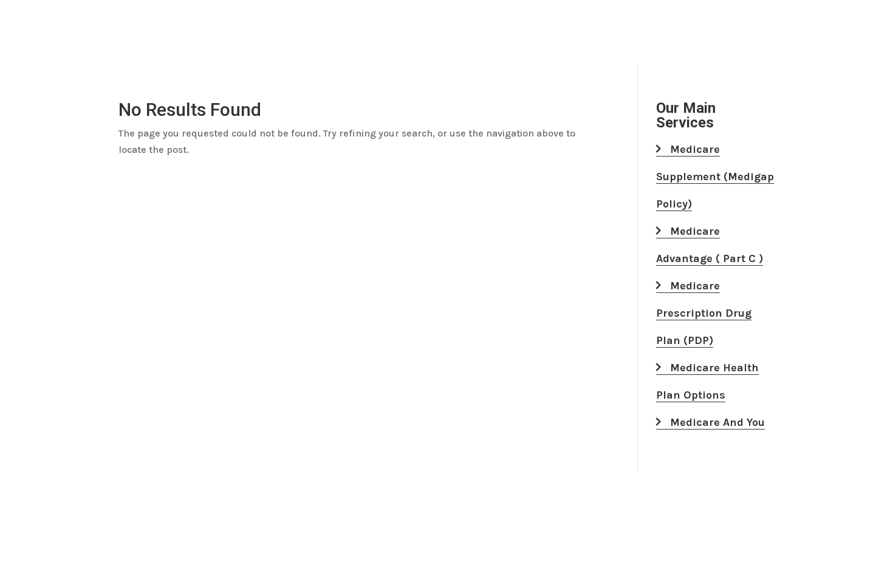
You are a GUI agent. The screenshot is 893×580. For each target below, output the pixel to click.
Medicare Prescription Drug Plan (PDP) (703, 313)
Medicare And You (716, 422)
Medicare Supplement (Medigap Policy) (715, 177)
